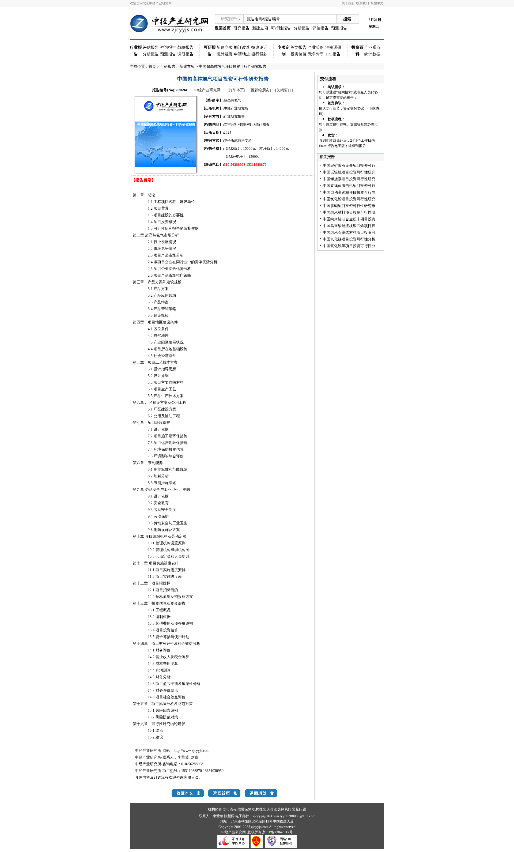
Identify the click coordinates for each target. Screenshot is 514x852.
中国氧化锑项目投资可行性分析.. (350, 239)
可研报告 (167, 67)
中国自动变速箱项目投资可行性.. (350, 192)
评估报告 (320, 28)
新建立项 (260, 28)
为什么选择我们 (279, 809)
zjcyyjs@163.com (266, 816)
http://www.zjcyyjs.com (192, 751)
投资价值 (298, 54)
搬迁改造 (242, 47)
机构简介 (215, 809)
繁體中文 (377, 3)
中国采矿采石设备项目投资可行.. (350, 166)
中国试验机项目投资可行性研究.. (350, 172)
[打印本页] (236, 90)
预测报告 (339, 28)
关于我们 (348, 3)
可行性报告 (281, 28)
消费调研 (333, 47)
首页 (152, 67)
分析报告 (302, 28)
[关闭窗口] (284, 90)
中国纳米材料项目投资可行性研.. (350, 212)
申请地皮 (242, 54)
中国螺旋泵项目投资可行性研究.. (350, 179)
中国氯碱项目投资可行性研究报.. (350, 206)
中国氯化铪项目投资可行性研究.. (350, 199)
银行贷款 (259, 54)
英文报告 (298, 47)
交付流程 (328, 79)
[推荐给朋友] (260, 90)
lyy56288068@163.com (297, 816)
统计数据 (372, 54)
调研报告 (185, 54)
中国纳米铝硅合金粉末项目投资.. (350, 219)
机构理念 (259, 809)
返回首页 (223, 28)
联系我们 (362, 3)
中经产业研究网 (207, 90)
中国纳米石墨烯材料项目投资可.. (350, 233)
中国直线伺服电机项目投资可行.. (350, 186)
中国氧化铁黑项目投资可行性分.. (350, 246)
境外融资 (225, 54)
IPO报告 (333, 54)
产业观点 (372, 47)
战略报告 (185, 47)
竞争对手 (316, 54)
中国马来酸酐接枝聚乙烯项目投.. (350, 226)
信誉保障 (244, 809)
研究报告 (229, 19)
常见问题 (299, 809)
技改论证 (259, 47)
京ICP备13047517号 (277, 832)
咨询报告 (168, 47)
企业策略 (316, 47)
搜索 (347, 19)
